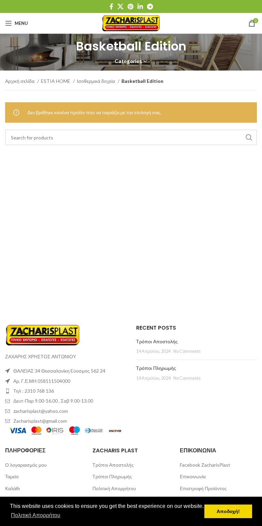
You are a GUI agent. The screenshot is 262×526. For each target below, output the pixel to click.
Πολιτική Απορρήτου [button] (35, 515)
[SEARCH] (249, 137)
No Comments (187, 351)
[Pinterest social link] (130, 6)
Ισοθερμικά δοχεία (96, 81)
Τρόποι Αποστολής (157, 341)
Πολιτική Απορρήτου (114, 488)
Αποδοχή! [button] (228, 511)
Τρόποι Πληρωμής (156, 368)
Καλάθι (12, 488)
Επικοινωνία (193, 476)
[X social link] (120, 6)
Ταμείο (12, 476)
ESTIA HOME (56, 81)
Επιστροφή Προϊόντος (203, 488)
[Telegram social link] (150, 6)
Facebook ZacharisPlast (205, 465)
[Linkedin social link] (140, 6)
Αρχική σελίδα (20, 81)
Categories (128, 61)
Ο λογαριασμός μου (26, 465)
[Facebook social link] (111, 6)
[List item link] (65, 391)
